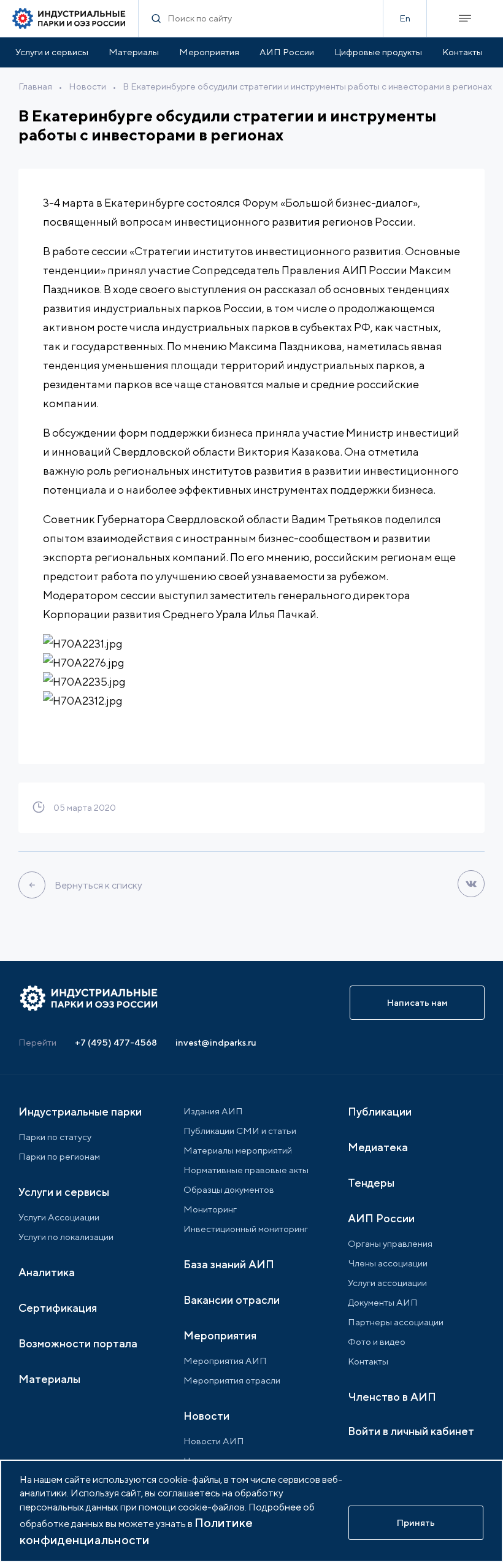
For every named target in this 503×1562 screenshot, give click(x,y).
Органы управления (390, 1243)
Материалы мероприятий (237, 1150)
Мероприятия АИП (225, 1360)
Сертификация (57, 1307)
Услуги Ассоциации (58, 1217)
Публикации (380, 1111)
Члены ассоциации (388, 1263)
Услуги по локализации (65, 1236)
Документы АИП (383, 1302)
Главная (35, 86)
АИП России (286, 52)
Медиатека (378, 1147)
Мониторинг (210, 1209)
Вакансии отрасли (231, 1299)
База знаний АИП (228, 1264)
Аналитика (46, 1272)
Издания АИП (213, 1111)
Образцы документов (228, 1189)
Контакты (462, 52)
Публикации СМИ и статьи (239, 1130)
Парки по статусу (54, 1136)
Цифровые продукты (378, 52)
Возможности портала (77, 1343)
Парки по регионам (59, 1156)
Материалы (134, 52)
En (404, 18)
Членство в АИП (392, 1396)
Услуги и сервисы (51, 52)
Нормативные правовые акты (246, 1170)
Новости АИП (213, 1441)
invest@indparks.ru (215, 1042)
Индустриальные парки (80, 1111)
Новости (87, 86)
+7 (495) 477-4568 (116, 1042)
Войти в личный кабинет (411, 1431)
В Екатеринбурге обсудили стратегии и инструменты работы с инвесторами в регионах (307, 86)
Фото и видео (376, 1341)
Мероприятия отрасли (231, 1380)
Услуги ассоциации (387, 1282)
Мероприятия (209, 52)
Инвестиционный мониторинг (245, 1228)
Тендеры (371, 1182)
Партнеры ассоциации (395, 1322)
